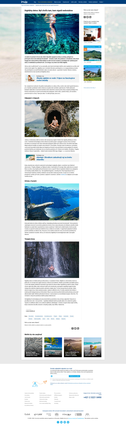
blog (35, 2)
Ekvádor (72, 316)
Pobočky (56, 399)
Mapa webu (71, 397)
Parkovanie (27, 401)
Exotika (26, 399)
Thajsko (55, 316)
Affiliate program (58, 395)
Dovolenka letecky (39, 316)
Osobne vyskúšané (93, 2)
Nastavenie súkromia (74, 395)
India (48, 318)
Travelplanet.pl (80, 418)
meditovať (63, 174)
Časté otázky (42, 393)
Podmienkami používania (73, 383)
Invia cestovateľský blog (45, 403)
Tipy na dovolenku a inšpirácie (45, 2)
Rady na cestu (57, 2)
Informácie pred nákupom (45, 395)
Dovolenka (27, 395)
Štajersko (63, 318)
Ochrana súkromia (73, 393)
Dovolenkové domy (29, 405)
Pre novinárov (57, 393)
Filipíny (60, 316)
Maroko (52, 318)
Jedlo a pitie (74, 2)
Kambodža (66, 316)
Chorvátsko (31, 316)
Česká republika (37, 318)
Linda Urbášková (30, 311)
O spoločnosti (57, 401)
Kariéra (55, 397)
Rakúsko (30, 318)
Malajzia (58, 318)
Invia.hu (74, 418)
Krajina (101, 2)
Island (44, 318)
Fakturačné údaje (43, 399)
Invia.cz (70, 418)
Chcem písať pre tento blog (89, 87)
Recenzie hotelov (28, 403)
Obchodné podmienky (44, 397)
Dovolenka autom (48, 316)
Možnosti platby (43, 401)
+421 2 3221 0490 (92, 397)
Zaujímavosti (66, 2)
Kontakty (56, 403)
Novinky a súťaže (83, 2)
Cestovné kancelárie (29, 393)
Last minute (27, 397)
